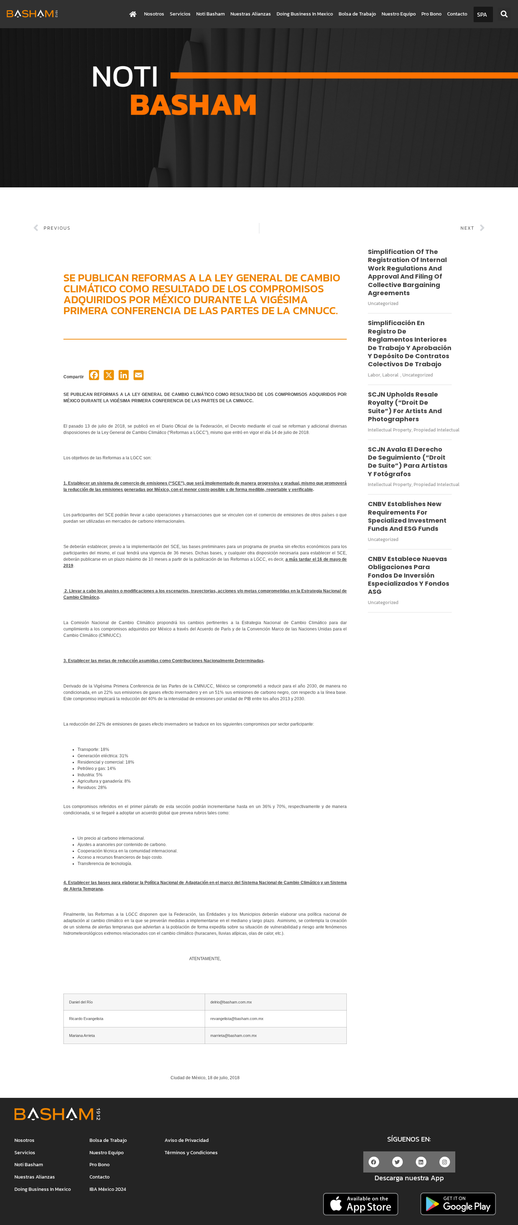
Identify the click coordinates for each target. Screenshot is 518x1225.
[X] (108, 377)
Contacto (457, 14)
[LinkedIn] (123, 377)
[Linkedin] (421, 1162)
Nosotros (154, 14)
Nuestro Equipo (399, 14)
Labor (374, 375)
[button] (504, 14)
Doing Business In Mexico (305, 14)
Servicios (180, 14)
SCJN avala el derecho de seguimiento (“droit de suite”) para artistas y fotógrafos (408, 461)
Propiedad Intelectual (437, 430)
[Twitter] (397, 1162)
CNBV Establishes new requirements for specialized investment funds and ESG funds (407, 516)
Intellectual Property (390, 430)
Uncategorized (383, 303)
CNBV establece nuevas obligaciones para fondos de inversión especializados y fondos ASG (408, 575)
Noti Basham (210, 14)
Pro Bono (431, 14)
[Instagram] (444, 1162)
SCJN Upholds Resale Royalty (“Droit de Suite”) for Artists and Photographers (405, 406)
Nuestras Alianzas (250, 14)
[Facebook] (94, 377)
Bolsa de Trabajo (357, 14)
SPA (482, 14)
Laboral (390, 375)
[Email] (138, 377)
